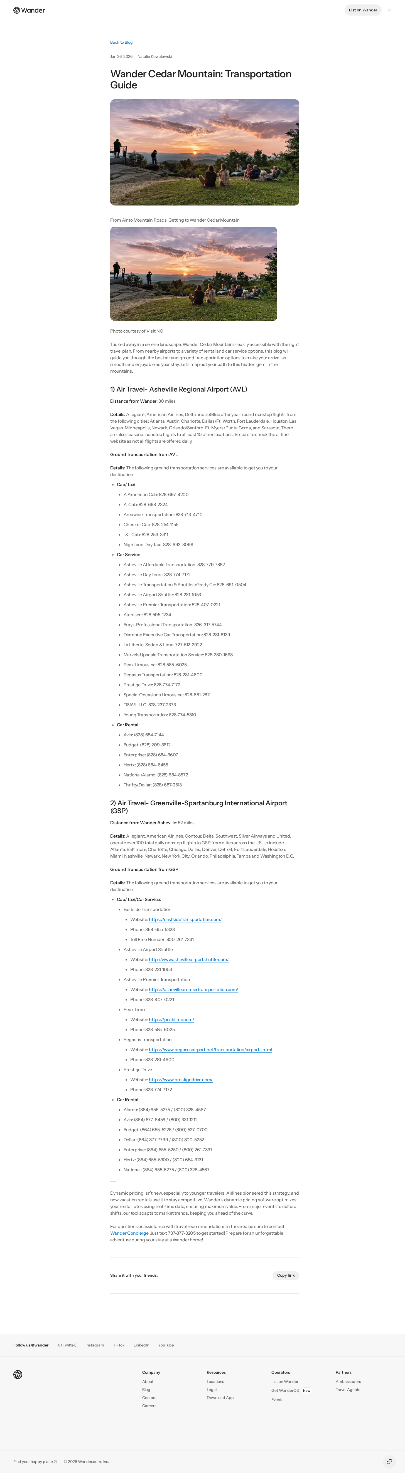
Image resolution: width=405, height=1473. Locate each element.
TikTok (119, 1345)
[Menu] (389, 10)
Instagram (94, 1345)
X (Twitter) (67, 1345)
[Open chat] (389, 1462)
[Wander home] (29, 10)
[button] (149, 1398)
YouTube (166, 1345)
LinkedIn (141, 1345)
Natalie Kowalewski (155, 56)
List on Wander (363, 10)
